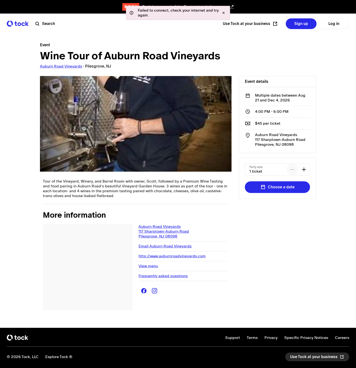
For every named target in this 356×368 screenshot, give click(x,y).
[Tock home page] (18, 24)
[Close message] (223, 12)
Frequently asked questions (163, 276)
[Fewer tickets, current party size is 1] (292, 169)
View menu (148, 266)
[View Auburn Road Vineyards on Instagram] (154, 290)
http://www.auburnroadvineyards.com (172, 256)
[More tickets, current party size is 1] (304, 169)
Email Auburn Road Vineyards (165, 246)
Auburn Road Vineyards (61, 66)
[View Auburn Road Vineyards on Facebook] (144, 290)
